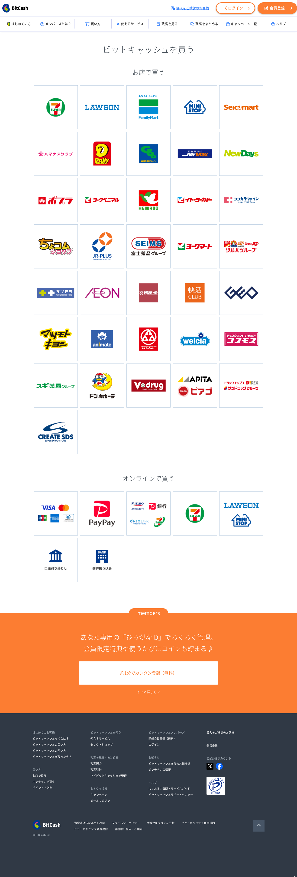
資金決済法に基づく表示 (89, 823)
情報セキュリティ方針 (160, 823)
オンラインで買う (43, 781)
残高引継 (96, 769)
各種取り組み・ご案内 (128, 829)
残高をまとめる (206, 24)
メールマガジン (100, 800)
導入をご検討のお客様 (192, 8)
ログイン (235, 8)
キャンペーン (98, 794)
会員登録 (277, 8)
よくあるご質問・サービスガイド (169, 788)
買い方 (95, 24)
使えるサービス (132, 24)
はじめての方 (21, 24)
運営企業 (212, 745)
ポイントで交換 (42, 787)
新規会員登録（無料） (162, 738)
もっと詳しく (147, 692)
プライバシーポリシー (126, 823)
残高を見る (169, 24)
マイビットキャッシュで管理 (108, 775)
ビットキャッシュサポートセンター (170, 794)
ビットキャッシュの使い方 (49, 750)
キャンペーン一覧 (244, 24)
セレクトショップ (101, 744)
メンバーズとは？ (58, 24)
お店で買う (39, 775)
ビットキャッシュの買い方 (49, 744)
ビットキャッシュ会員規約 (91, 829)
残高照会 (96, 763)
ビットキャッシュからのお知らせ (169, 763)
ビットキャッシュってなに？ (50, 738)
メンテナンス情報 (159, 769)
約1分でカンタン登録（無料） (148, 673)
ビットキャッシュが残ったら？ (51, 756)
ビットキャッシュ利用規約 (198, 823)
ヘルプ (281, 24)
